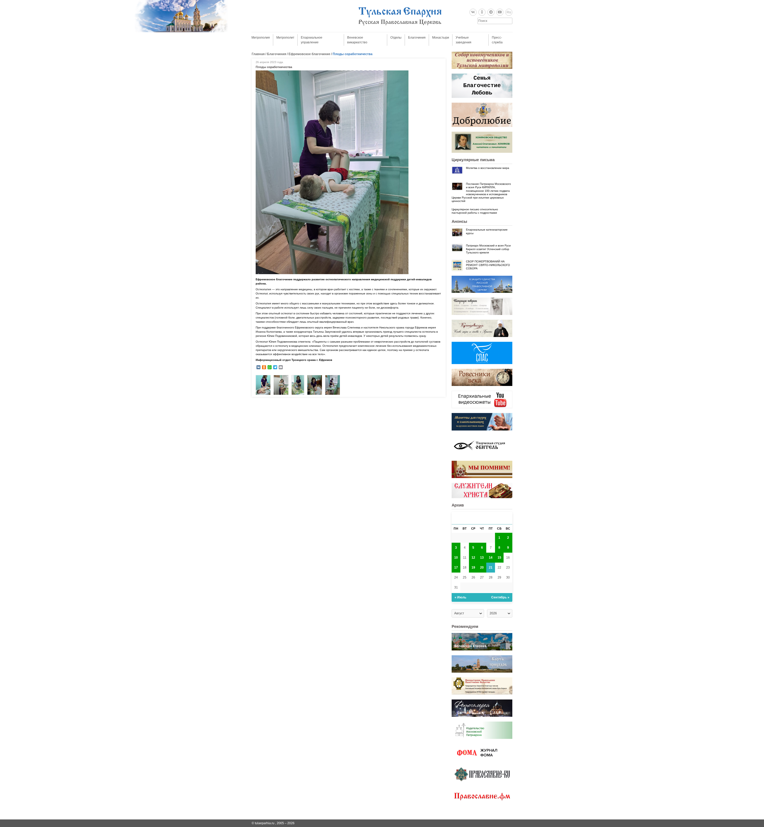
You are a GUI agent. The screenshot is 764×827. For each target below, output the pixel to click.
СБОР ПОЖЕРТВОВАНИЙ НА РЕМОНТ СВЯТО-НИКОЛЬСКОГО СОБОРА (488, 265)
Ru (509, 12)
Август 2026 (482, 517)
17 (456, 567)
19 (473, 567)
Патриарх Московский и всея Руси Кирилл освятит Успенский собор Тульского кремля (488, 249)
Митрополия (260, 37)
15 (499, 557)
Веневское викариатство (357, 40)
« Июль (460, 597)
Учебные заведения (463, 40)
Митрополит (285, 37)
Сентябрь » (500, 597)
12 (473, 557)
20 (482, 567)
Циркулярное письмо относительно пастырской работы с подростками (475, 211)
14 (490, 557)
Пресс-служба (497, 40)
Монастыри (440, 37)
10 (456, 557)
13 (482, 557)
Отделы (395, 37)
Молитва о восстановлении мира (487, 167)
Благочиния (417, 37)
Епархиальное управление (311, 40)
